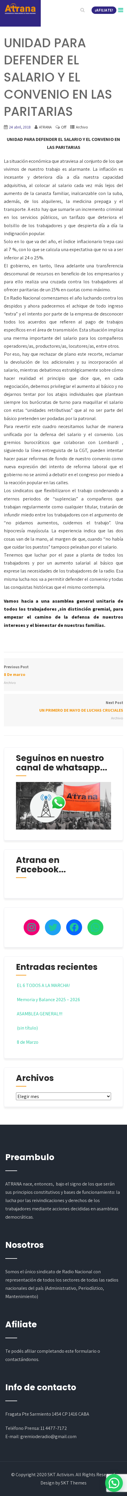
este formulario (81, 1351)
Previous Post (16, 670)
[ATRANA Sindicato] (20, 9)
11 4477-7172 (53, 1428)
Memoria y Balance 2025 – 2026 (48, 999)
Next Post (81, 706)
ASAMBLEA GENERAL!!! (39, 1014)
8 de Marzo (27, 1042)
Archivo (82, 127)
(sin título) (27, 1028)
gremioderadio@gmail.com (48, 1436)
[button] (114, 1483)
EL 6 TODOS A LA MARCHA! (43, 985)
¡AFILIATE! (104, 10)
